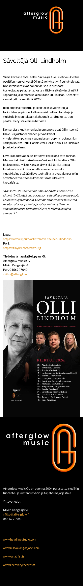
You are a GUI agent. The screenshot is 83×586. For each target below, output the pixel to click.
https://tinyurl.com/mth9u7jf (22, 248)
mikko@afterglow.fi (16, 274)
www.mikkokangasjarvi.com (21, 548)
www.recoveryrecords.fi (19, 565)
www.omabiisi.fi (13, 556)
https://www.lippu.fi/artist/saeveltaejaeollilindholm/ (38, 239)
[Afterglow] (41, 20)
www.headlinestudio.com (19, 539)
